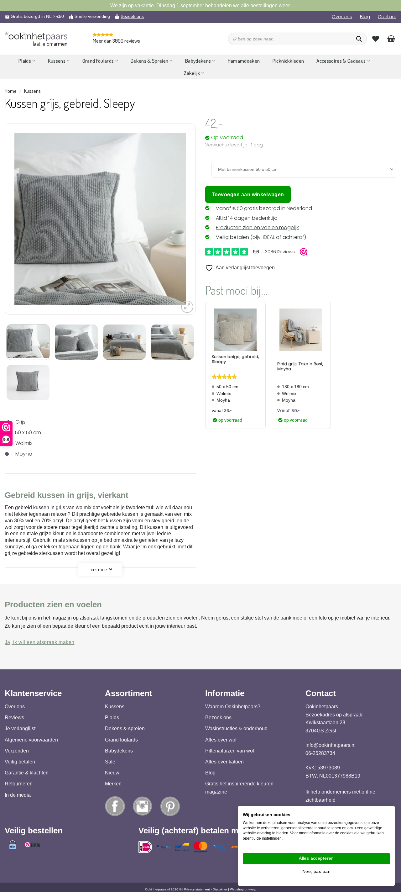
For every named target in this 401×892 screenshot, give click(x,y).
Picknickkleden (288, 60)
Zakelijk (192, 73)
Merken (113, 783)
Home (11, 91)
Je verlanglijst (20, 728)
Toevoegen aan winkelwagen (248, 194)
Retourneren (19, 783)
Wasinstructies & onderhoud (236, 728)
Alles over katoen (224, 761)
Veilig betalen (20, 761)
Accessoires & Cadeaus (341, 60)
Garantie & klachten (27, 772)
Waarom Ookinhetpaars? (232, 706)
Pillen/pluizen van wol (229, 750)
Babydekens (198, 60)
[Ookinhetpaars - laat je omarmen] (36, 36)
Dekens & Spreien (149, 60)
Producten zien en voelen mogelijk (257, 227)
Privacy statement (197, 889)
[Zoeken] (359, 39)
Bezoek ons (132, 16)
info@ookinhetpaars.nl (330, 745)
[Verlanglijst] (375, 38)
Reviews (14, 717)
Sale (110, 761)
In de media (18, 794)
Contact (387, 16)
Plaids (24, 60)
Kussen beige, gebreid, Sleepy (235, 359)
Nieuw (112, 772)
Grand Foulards (98, 60)
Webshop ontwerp (243, 889)
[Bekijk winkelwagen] (391, 38)
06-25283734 (320, 753)
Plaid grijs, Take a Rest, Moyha (300, 366)
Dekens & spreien (125, 728)
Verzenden (17, 750)
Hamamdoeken (244, 60)
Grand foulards (121, 739)
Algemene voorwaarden (31, 739)
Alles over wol (221, 739)
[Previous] (25, 219)
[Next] (174, 219)
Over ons (342, 16)
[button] (187, 307)
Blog (365, 16)
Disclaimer (220, 889)
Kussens (56, 60)
